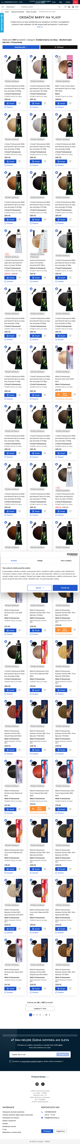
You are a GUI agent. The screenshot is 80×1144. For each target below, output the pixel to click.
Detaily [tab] (40, 561)
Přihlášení (47, 1131)
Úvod (7, 11)
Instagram (37, 1084)
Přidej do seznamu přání (19, 103)
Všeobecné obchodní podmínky (13, 1112)
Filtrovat (60, 47)
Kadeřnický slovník (9, 1126)
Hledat (59, 7)
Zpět (3, 11)
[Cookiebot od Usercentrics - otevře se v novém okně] (68, 554)
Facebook (43, 1084)
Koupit (11, 103)
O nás (4, 1129)
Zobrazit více (40, 1009)
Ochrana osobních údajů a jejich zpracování (17, 1115)
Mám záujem (65, 394)
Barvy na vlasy (31, 11)
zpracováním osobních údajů (31, 1061)
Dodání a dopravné (9, 1120)
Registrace (61, 1131)
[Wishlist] (65, 7)
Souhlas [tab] (14, 561)
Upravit (38, 588)
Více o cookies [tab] (66, 561)
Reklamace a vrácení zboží (11, 1132)
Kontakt (5, 1123)
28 (46, 1015)
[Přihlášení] (69, 7)
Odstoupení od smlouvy (10, 1118)
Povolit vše (65, 588)
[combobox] (21, 47)
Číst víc (40, 27)
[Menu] (3, 7)
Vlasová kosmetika (17, 11)
